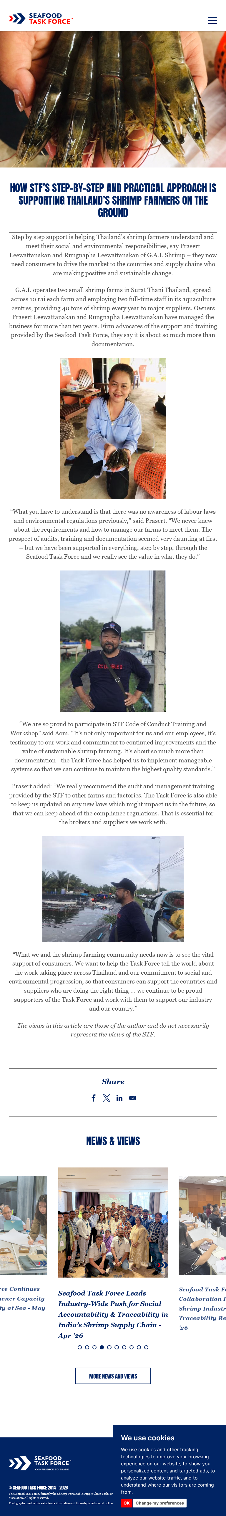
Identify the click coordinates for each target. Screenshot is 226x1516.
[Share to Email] (132, 1098)
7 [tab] (124, 1347)
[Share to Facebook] (93, 1098)
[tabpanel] (113, 1256)
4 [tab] (102, 1347)
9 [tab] (139, 1347)
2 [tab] (87, 1347)
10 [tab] (146, 1347)
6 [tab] (116, 1347)
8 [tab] (131, 1347)
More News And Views (113, 1376)
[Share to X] (106, 1098)
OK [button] (127, 1502)
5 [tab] (109, 1347)
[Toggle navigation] (212, 20)
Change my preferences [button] (160, 1502)
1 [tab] (80, 1347)
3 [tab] (94, 1347)
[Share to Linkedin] (119, 1098)
